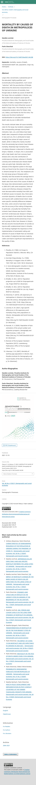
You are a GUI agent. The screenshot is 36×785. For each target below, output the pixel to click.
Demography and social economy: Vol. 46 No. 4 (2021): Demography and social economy (17, 635)
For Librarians (7, 733)
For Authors (6, 730)
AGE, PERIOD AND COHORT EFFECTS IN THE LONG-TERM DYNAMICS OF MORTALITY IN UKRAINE (19, 612)
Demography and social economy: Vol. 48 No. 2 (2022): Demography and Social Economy (20, 619)
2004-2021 (6, 745)
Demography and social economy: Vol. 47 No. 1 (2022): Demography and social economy (17, 586)
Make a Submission (10, 754)
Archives (10, 7)
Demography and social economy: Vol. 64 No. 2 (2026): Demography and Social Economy (20, 696)
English (5, 710)
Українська (7, 714)
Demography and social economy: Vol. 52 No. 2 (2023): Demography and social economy (20, 661)
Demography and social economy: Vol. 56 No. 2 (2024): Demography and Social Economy (18, 553)
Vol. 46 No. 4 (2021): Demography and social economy (15, 11)
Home (4, 7)
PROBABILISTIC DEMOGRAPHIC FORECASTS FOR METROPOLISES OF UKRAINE (18, 671)
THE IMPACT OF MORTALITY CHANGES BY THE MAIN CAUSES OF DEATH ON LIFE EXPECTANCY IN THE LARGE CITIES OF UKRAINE (20, 579)
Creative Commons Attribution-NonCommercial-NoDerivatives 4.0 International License (16, 514)
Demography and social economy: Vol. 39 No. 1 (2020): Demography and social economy (20, 604)
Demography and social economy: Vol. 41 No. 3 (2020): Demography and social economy (17, 676)
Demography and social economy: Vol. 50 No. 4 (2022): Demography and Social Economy (19, 648)
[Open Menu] (2, 2)
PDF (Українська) (10, 445)
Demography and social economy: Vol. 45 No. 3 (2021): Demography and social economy (18, 568)
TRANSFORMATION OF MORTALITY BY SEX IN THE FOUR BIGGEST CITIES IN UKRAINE (18, 630)
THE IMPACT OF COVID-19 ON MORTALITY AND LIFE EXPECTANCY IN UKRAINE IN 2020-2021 (20, 643)
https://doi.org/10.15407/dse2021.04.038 (19, 57)
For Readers (6, 726)
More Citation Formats (10, 474)
